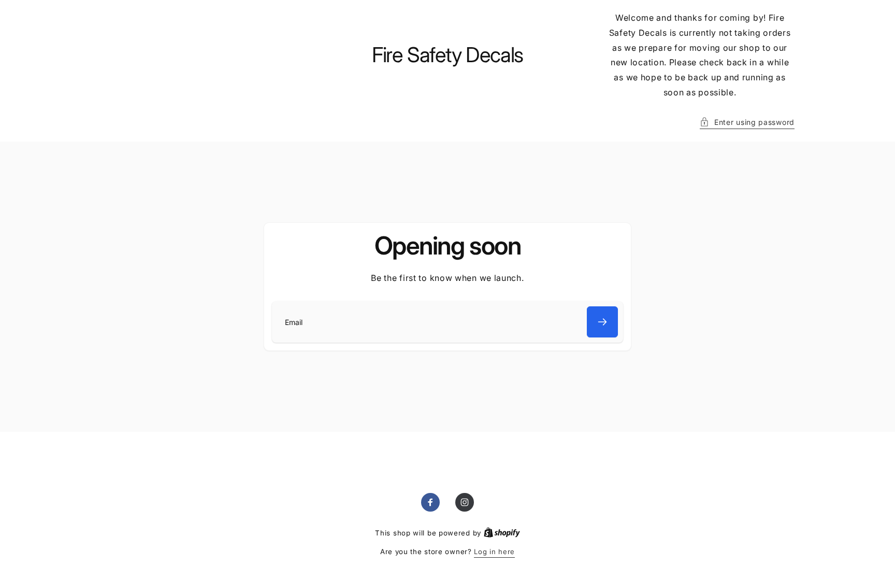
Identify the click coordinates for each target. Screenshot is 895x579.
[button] (747, 122)
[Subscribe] (602, 321)
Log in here (494, 551)
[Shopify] (502, 533)
